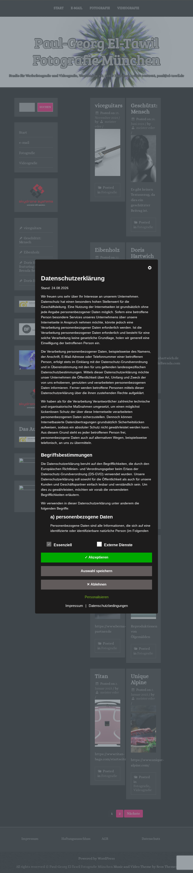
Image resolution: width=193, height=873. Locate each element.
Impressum (74, 606)
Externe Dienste (118, 545)
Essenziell (63, 545)
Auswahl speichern (96, 571)
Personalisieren (97, 597)
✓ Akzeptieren (96, 557)
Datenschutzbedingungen (108, 606)
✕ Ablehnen (96, 584)
